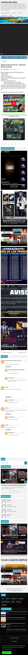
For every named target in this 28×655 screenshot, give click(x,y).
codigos (12, 601)
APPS (3, 598)
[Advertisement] (14, 37)
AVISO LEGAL (14, 13)
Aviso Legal (14, 641)
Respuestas (26, 386)
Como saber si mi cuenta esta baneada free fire (16, 617)
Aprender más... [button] (8, 649)
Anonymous (9, 500)
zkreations (14, 590)
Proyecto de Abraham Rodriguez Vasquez (13, 360)
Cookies (19, 13)
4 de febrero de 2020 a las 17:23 (14, 387)
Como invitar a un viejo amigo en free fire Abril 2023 (16, 629)
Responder (8, 366)
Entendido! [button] (6, 652)
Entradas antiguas (21, 352)
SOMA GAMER (11, 377)
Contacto (10, 15)
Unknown (6, 387)
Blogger (19, 590)
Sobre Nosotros (4, 15)
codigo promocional (5, 601)
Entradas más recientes (7, 352)
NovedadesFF (4, 61)
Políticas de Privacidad (6, 13)
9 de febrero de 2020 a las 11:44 (19, 432)
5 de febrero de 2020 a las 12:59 (14, 408)
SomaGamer (21, 598)
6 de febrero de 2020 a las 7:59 (19, 400)
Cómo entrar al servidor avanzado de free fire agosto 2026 (13, 485)
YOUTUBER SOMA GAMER (9, 2)
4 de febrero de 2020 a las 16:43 (19, 377)
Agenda (7, 598)
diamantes (19, 601)
